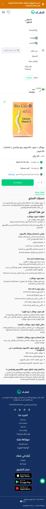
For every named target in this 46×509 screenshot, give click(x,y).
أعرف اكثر (11, 174)
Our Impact (23, 423)
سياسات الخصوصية (28, 505)
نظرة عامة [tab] (39, 192)
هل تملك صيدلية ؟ (23, 434)
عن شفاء (34, 51)
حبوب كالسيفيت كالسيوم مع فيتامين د (30, 363)
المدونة (35, 56)
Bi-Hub (23, 464)
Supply (23, 460)
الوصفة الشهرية (23, 448)
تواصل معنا (33, 61)
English (29, 78)
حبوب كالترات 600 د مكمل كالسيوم (31, 360)
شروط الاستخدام (39, 505)
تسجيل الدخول (29, 20)
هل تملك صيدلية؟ (28, 67)
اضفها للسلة (17, 182)
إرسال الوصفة (23, 444)
